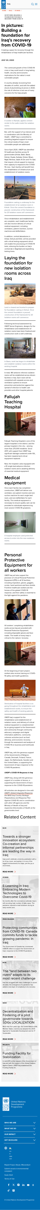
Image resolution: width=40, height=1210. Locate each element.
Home (4, 10)
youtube (28, 1185)
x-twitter (13, 1185)
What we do (10, 1128)
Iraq (8, 4)
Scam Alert (8, 1175)
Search (32, 4)
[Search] (10, 1154)
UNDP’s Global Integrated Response (18, 793)
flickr (13, 1190)
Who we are (10, 1122)
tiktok (9, 1190)
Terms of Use (9, 1178)
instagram (18, 1185)
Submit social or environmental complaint (16, 1169)
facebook (9, 1185)
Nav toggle (36, 4)
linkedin (23, 1185)
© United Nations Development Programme (19, 1200)
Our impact (10, 1134)
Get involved (10, 1140)
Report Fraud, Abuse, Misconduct (17, 1165)
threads (33, 1185)
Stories (17, 10)
